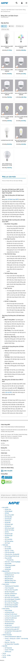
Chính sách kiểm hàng (5, 455)
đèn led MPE (8, 392)
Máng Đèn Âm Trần (9, 576)
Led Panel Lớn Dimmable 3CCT (12, 629)
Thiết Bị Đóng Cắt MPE (10, 565)
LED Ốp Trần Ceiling (9, 530)
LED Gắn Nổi (7, 522)
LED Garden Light (9, 524)
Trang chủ (3, 9)
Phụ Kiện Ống (10, 560)
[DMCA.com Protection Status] (6, 481)
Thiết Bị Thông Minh (7, 634)
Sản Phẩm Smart (10, 9)
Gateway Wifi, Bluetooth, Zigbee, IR (13, 636)
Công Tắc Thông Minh (10, 595)
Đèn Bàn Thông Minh (10, 591)
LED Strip (7, 537)
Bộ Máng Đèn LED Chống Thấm (12, 573)
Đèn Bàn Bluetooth (9, 623)
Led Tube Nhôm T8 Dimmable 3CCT (13, 631)
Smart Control (19, 9)
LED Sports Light (8, 533)
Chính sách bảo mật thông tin (7, 464)
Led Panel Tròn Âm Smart (11, 614)
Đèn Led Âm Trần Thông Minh (12, 597)
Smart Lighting (5, 608)
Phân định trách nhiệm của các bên (8, 457)
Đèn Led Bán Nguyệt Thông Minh (12, 599)
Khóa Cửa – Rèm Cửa (10, 642)
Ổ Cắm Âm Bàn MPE (9, 552)
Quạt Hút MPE (8, 563)
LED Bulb (7, 513)
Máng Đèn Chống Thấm (10, 580)
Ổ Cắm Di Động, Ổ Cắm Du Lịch (12, 556)
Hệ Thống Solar (8, 648)
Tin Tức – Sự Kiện (6, 655)
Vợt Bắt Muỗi (8, 569)
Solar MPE (4, 646)
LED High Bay (8, 526)
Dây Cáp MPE (8, 548)
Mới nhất (4, 26)
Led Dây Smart (8, 625)
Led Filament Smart (9, 612)
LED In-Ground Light (9, 528)
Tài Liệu (4, 653)
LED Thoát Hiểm (8, 539)
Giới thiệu (3, 443)
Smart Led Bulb (8, 610)
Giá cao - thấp (6, 29)
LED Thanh (7, 543)
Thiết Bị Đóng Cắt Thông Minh (12, 586)
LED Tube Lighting (9, 541)
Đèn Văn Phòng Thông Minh (11, 606)
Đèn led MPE (5, 507)
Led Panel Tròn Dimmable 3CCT (12, 616)
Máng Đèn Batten (9, 578)
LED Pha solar (8, 651)
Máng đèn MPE (5, 571)
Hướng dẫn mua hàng (5, 450)
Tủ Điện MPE (8, 567)
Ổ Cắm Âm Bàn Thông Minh (11, 589)
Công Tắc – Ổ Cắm (9, 550)
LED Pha (7, 531)
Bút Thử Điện (8, 546)
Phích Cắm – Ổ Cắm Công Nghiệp (12, 561)
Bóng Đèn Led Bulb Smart (11, 593)
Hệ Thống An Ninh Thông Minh (12, 644)
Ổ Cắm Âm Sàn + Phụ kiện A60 (12, 554)
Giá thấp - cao (20, 26)
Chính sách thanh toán (5, 462)
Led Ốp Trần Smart (9, 619)
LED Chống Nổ (8, 518)
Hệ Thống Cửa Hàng (5, 445)
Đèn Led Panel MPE (9, 515)
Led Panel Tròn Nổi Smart (11, 618)
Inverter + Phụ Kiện (9, 649)
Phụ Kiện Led (8, 632)
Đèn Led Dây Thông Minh (10, 601)
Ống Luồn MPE (8, 558)
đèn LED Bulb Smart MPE (11, 199)
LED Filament (8, 520)
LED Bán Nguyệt (8, 511)
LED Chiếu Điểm (8, 516)
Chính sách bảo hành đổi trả (6, 459)
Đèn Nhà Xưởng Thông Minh (11, 604)
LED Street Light (8, 535)
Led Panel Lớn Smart (10, 621)
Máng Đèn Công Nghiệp (10, 582)
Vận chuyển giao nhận (5, 461)
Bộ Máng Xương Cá (9, 574)
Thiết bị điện (5, 545)
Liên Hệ (4, 657)
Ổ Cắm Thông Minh (9, 588)
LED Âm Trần (8, 509)
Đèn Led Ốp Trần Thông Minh (11, 603)
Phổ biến (12, 26)
